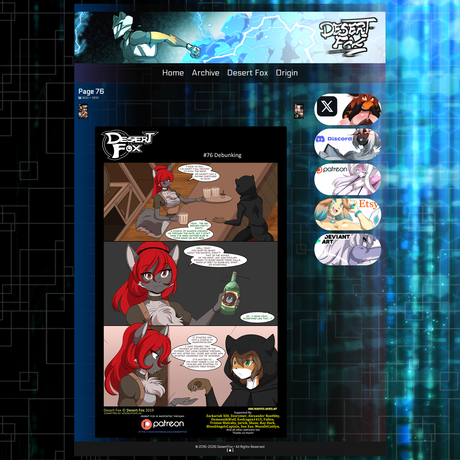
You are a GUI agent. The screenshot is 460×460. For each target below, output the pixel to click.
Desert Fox (247, 73)
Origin (287, 73)
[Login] (230, 450)
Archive (205, 73)
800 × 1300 (90, 97)
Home (173, 73)
